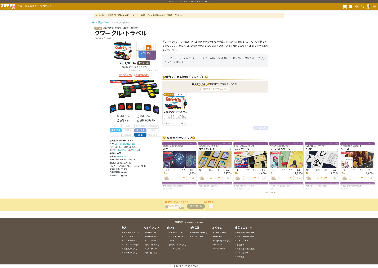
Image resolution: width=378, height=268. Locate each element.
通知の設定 (219, 236)
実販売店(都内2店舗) (246, 249)
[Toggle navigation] (374, 6)
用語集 (172, 240)
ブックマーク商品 (131, 245)
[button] (206, 77)
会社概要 (240, 245)
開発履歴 (240, 257)
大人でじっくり (153, 245)
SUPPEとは (31, 6)
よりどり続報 (220, 232)
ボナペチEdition (176, 236)
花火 (165, 149)
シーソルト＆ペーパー (281, 149)
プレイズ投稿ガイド (177, 249)
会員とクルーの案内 (177, 245)
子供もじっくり (153, 236)
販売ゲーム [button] (46, 6)
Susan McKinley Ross (125, 143)
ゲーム (98, 28)
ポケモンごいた (207, 149)
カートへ (178, 178)
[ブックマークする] (192, 178)
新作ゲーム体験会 (199, 232)
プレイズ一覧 (129, 240)
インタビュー (197, 236)
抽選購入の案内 (130, 249)
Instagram (218, 249)
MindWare (122, 150)
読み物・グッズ (153, 253)
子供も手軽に (152, 232)
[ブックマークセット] (350, 6)
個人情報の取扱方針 (245, 232)
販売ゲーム (103, 22)
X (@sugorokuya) (222, 240)
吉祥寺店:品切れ (125, 75)
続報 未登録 (176, 207)
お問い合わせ (242, 253)
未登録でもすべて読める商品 (215, 89)
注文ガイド (153, 70)
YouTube (218, 245)
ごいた (309, 149)
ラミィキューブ (242, 149)
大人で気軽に (152, 240)
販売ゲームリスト (131, 232)
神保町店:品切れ (142, 75)
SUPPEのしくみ (176, 232)
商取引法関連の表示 (245, 236)
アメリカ (133, 150)
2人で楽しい (151, 249)
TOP (19, 6)
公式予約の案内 (130, 253)
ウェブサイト (242, 240)
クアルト (345, 149)
